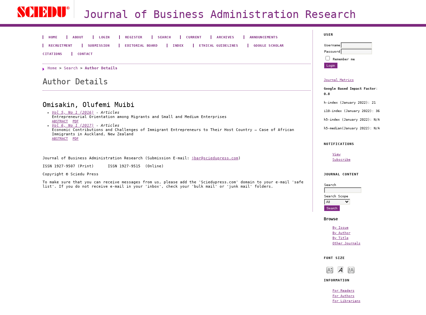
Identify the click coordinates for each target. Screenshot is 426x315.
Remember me (344, 59)
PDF (76, 121)
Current (193, 37)
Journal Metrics (339, 80)
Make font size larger (351, 269)
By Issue (340, 227)
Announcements (264, 37)
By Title (340, 238)
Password (332, 51)
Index (178, 45)
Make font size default (340, 269)
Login (104, 37)
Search (164, 37)
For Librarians (346, 301)
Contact (85, 54)
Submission (98, 45)
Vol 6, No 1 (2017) (73, 125)
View (336, 154)
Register (133, 37)
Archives (225, 37)
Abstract (60, 121)
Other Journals (346, 243)
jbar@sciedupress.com (215, 158)
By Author (341, 233)
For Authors (343, 296)
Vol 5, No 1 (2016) (73, 112)
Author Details (101, 68)
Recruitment (61, 45)
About (78, 37)
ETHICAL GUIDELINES (218, 45)
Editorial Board (141, 45)
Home (53, 37)
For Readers (343, 290)
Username (332, 45)
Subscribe (341, 159)
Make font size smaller (329, 269)
